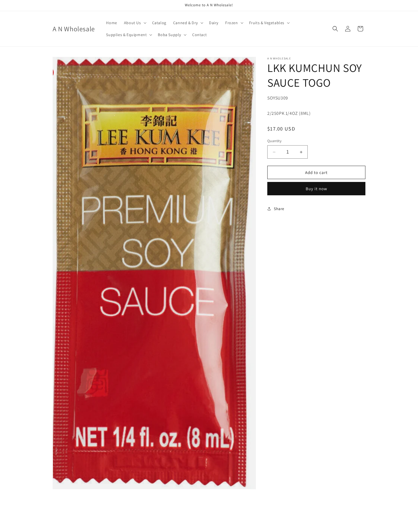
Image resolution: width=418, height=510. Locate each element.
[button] (135, 23)
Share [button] (279, 208)
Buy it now (316, 188)
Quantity (274, 140)
